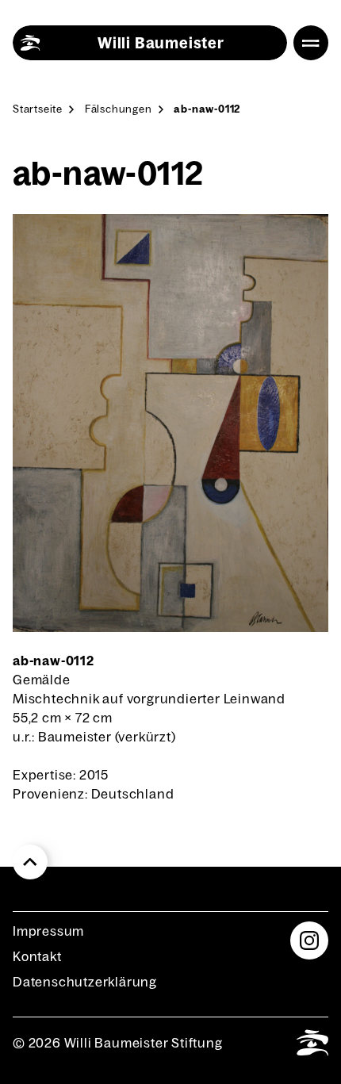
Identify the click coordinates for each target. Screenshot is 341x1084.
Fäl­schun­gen (118, 108)
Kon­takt (37, 956)
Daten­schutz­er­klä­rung (85, 982)
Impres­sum (48, 931)
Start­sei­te (38, 108)
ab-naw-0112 (207, 108)
